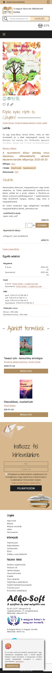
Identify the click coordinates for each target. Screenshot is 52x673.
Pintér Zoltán (34, 361)
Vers (13, 163)
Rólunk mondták (14, 526)
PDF (17, 172)
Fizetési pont (13, 588)
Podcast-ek (12, 567)
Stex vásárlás (13, 579)
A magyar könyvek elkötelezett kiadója (28, 10)
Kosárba (41, 225)
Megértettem (12, 666)
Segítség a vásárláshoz (17, 582)
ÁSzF (9, 551)
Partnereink (12, 532)
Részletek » (20, 661)
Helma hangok (13, 570)
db (34, 225)
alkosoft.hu (22, 613)
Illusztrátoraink (14, 573)
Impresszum (12, 542)
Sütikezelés (12, 548)
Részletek (18, 371)
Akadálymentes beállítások (15, 2)
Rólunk (10, 523)
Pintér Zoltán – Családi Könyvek (25, 283)
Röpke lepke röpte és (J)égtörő (19, 114)
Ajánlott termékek (26, 328)
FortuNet (29, 670)
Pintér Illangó (8, 123)
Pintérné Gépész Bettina (25, 123)
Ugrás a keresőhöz (11, 249)
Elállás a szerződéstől (17, 554)
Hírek (9, 529)
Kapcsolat (11, 521)
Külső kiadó (16, 168)
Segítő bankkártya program (19, 585)
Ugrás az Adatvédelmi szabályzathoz (26, 482)
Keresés (40, 18)
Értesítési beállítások (17, 590)
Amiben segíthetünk (16, 564)
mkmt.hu (21, 631)
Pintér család (41, 123)
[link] (4, 2)
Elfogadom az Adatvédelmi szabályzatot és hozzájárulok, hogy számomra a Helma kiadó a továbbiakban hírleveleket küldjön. (26, 478)
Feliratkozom (26, 488)
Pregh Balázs (10, 405)
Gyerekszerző (29, 168)
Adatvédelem (13, 545)
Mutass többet (9, 148)
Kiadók (10, 576)
